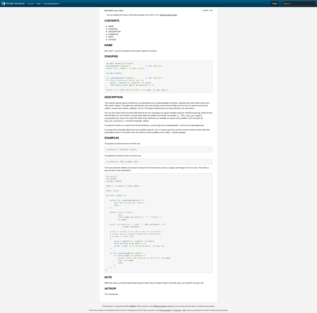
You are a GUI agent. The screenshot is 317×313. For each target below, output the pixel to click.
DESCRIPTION (114, 31)
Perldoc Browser (15, 3)
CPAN (121, 10)
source (116, 10)
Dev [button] (38, 3)
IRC (184, 310)
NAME (111, 26)
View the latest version (168, 15)
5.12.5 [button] (30, 3)
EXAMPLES (113, 34)
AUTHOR (112, 39)
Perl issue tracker (165, 310)
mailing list (177, 310)
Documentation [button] (51, 3)
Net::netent (109, 10)
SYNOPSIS (113, 29)
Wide (274, 3)
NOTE (110, 36)
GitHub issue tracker (160, 306)
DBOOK (133, 306)
